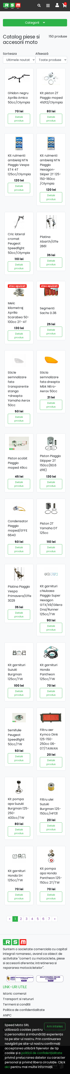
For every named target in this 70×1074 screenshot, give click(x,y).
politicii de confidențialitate (41, 1053)
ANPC (7, 1015)
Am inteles (55, 1026)
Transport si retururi (18, 999)
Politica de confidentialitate (24, 1010)
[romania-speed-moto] (12, 6)
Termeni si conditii (16, 1004)
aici (7, 1067)
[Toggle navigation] (48, 6)
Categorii (32, 22)
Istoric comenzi (14, 993)
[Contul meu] (57, 6)
